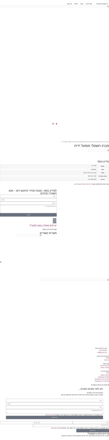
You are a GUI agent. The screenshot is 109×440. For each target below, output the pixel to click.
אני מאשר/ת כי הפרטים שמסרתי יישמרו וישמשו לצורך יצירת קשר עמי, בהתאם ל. (73, 415)
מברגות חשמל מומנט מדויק (82, 142)
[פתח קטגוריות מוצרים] (95, 4)
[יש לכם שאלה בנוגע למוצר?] (54, 221)
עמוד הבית (106, 142)
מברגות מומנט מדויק (96, 142)
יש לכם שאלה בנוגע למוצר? (43, 225)
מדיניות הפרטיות (50, 415)
